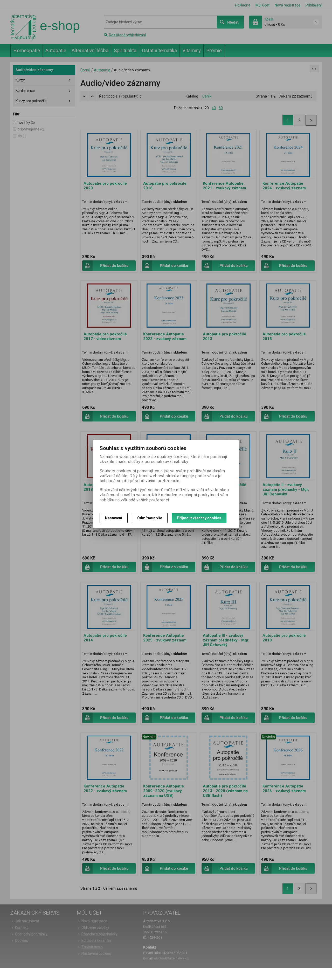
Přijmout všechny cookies (199, 518)
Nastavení (113, 518)
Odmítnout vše (149, 518)
